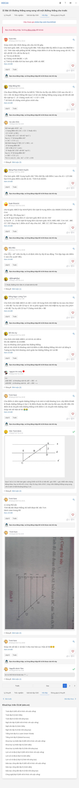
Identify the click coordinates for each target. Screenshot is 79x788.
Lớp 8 (7, 69)
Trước (17, 686)
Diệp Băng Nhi (14, 86)
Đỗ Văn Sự (13, 333)
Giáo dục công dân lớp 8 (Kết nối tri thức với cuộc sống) (26, 763)
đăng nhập (32, 30)
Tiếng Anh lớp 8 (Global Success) (18, 737)
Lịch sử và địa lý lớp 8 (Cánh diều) (18, 756)
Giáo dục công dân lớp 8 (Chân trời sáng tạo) (22, 771)
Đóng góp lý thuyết (58, 15)
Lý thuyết (7, 15)
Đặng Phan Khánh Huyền (18, 170)
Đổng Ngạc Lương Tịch (17, 297)
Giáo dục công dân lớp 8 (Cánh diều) (19, 767)
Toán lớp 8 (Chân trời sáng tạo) (17, 719)
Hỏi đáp (45, 15)
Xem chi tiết (8, 64)
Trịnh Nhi (12, 39)
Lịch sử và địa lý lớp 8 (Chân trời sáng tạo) (21, 759)
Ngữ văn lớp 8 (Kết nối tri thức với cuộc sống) (22, 722)
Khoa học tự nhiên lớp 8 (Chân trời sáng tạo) (22, 748)
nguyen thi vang (15, 372)
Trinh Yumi (13, 395)
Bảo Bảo (12, 248)
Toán (15, 69)
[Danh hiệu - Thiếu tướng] (24, 371)
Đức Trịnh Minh (15, 431)
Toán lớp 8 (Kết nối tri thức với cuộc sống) (21, 711)
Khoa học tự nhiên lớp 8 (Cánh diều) (19, 745)
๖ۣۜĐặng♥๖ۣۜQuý (14, 278)
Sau (47, 686)
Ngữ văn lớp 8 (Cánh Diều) (15, 726)
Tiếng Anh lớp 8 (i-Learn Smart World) (20, 733)
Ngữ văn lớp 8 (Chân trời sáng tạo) (18, 730)
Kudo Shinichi (14, 203)
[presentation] (12, 254)
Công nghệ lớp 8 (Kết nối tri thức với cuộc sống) (23, 774)
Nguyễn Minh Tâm (16, 668)
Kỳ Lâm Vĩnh (14, 122)
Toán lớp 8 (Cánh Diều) (14, 715)
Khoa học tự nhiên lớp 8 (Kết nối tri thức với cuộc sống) (25, 741)
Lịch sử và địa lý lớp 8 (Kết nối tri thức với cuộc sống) (25, 752)
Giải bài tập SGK (33, 15)
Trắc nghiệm (18, 15)
